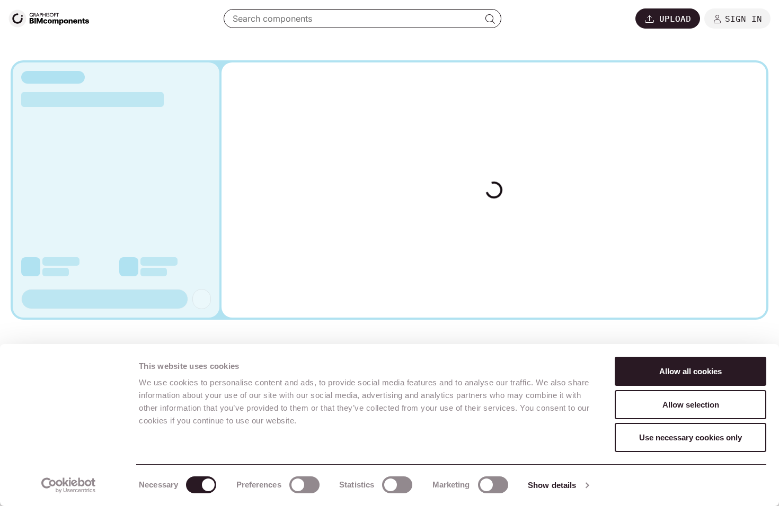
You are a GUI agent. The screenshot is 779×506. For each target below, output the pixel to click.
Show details (552, 485)
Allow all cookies (690, 371)
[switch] (304, 484)
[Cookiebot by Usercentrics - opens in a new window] (68, 485)
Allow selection (690, 404)
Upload (675, 18)
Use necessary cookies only (690, 437)
